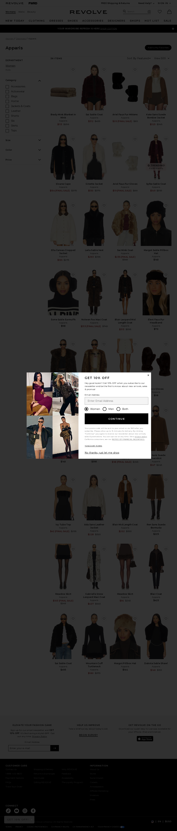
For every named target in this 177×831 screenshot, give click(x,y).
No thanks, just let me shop (102, 452)
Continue (116, 418)
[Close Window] (148, 375)
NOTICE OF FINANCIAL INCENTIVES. (128, 439)
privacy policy (141, 436)
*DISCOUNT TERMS (93, 446)
